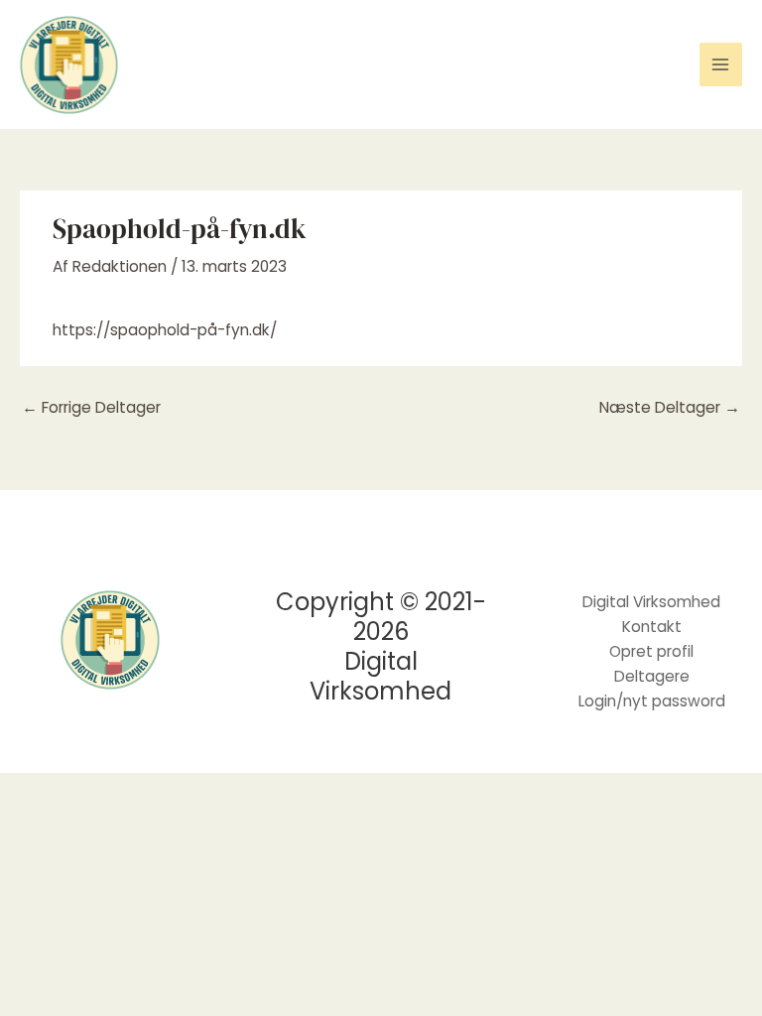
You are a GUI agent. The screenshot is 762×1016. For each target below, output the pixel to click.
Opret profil (651, 651)
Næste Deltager (669, 407)
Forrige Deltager (91, 407)
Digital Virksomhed (651, 601)
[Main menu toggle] (720, 64)
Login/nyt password (651, 701)
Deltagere (652, 676)
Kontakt (652, 626)
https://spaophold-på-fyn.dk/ (165, 329)
